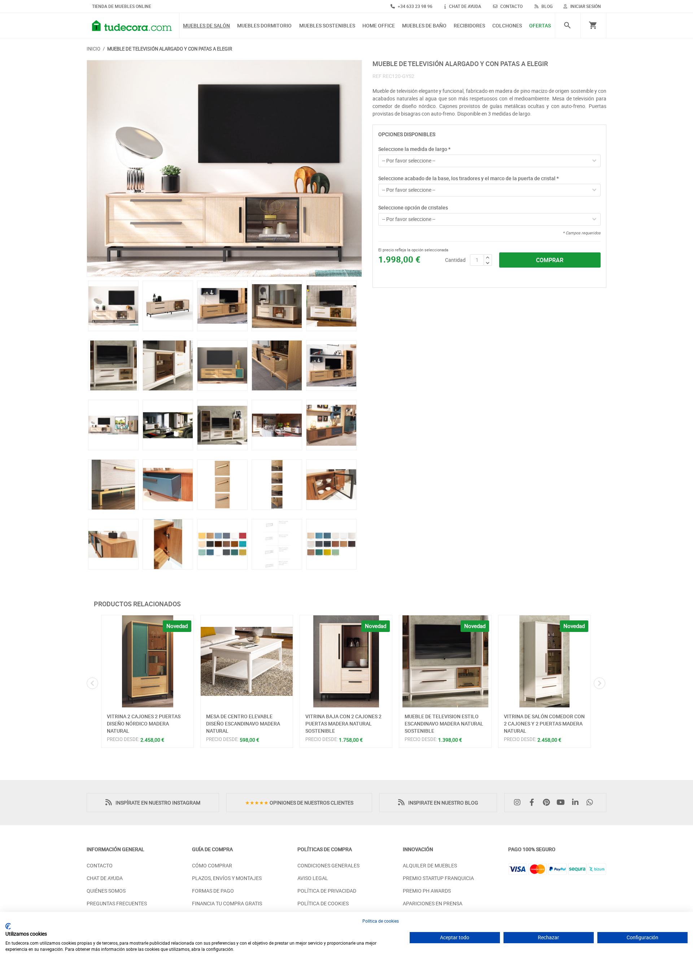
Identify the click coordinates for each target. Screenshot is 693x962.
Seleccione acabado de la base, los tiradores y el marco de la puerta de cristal (468, 178)
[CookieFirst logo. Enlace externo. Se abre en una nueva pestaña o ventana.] (8, 926)
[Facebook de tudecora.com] (533, 802)
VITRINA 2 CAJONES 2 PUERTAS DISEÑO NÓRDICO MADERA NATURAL (143, 723)
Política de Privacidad (326, 890)
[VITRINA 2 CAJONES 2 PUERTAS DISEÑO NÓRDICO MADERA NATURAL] (147, 661)
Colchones (507, 26)
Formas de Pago (213, 890)
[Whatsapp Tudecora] (591, 802)
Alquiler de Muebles (430, 865)
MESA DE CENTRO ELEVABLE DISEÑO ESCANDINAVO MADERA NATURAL (243, 723)
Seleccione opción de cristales (413, 207)
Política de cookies (380, 921)
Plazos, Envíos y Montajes (227, 878)
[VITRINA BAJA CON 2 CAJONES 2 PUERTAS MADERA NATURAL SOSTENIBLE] (346, 661)
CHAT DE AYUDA (464, 6)
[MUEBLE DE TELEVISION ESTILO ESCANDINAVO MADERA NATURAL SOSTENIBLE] (445, 661)
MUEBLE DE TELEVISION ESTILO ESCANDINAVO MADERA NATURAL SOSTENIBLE (444, 723)
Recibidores (469, 26)
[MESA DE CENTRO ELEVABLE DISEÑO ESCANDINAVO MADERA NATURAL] (247, 661)
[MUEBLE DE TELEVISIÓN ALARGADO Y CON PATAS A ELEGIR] (224, 168)
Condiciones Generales (328, 865)
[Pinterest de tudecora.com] (548, 802)
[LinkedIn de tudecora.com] (577, 802)
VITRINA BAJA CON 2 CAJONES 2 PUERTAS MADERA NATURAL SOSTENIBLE (343, 723)
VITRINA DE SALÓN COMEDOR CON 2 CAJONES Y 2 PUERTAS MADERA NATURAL (544, 723)
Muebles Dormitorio (264, 26)
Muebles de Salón (206, 26)
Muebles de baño (424, 26)
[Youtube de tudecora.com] (562, 802)
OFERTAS (540, 26)
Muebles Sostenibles (327, 26)
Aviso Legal (312, 878)
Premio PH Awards (427, 890)
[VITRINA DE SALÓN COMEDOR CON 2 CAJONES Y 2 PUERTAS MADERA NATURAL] (544, 661)
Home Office (378, 26)
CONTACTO (511, 6)
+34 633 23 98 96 (414, 6)
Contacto (100, 865)
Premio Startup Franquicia (438, 878)
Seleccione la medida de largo (414, 149)
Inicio (93, 49)
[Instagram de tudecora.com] (519, 802)
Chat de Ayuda (105, 878)
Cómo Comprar (212, 865)
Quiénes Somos (106, 890)
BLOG (546, 6)
